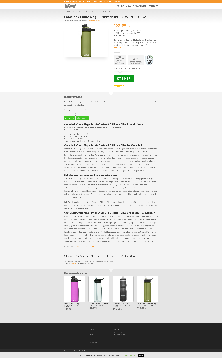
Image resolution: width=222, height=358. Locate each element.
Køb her (123, 78)
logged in (74, 264)
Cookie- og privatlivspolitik (72, 351)
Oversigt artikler (93, 342)
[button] (105, 26)
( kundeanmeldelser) (130, 86)
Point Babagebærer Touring (86, 246)
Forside (119, 7)
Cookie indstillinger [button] (130, 355)
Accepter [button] (141, 355)
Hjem (65, 11)
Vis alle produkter (136, 7)
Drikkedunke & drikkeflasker (75, 11)
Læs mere (119, 355)
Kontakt (153, 7)
